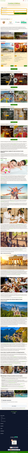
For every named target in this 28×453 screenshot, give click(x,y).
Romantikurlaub (11, 228)
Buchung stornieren (3, 418)
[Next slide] (26, 19)
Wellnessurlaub (2, 178)
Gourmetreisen (20, 297)
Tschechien (7, 343)
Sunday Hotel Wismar (3, 54)
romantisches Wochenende (19, 224)
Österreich (4, 343)
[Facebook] (14, 413)
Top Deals (21, 383)
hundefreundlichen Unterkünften (8, 364)
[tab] (12, 103)
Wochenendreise (18, 274)
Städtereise (8, 272)
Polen (9, 343)
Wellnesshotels (15, 356)
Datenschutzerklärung (23, 408)
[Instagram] (13, 413)
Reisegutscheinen (4, 386)
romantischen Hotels (16, 362)
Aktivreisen (21, 249)
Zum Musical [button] (21, 81)
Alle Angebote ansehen (14, 104)
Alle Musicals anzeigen (14, 87)
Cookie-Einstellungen (3, 421)
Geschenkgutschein (21, 386)
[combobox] (14, 9)
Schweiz (14, 343)
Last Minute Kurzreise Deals (12, 382)
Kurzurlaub (14, 144)
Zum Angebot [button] (7, 98)
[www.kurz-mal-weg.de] (14, 411)
